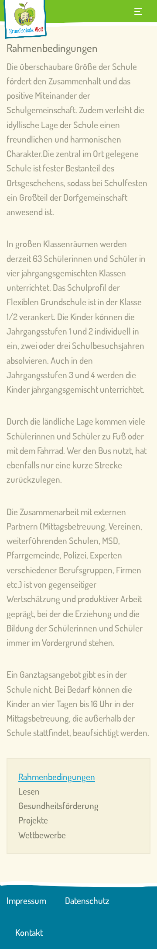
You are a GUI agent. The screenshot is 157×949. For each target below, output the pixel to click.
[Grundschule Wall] (25, 20)
